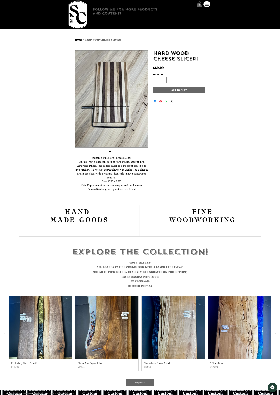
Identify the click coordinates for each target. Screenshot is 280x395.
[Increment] (164, 80)
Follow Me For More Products (125, 9)
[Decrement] (156, 80)
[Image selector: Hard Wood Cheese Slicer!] (110, 151)
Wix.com (69, 393)
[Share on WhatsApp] (166, 101)
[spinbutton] (160, 80)
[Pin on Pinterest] (160, 101)
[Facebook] (141, 20)
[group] (140, 333)
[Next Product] (275, 333)
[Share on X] (171, 101)
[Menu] (206, 4)
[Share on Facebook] (155, 101)
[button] (199, 4)
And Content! (107, 13)
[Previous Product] (4, 333)
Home (78, 39)
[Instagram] (145, 20)
